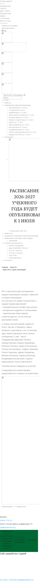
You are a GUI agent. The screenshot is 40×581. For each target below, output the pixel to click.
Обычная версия (8, 28)
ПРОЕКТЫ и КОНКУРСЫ (13, 243)
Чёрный (3, 13)
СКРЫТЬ (3, 8)
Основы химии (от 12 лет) (18, 117)
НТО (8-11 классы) (16, 253)
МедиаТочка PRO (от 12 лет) (20, 135)
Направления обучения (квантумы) (17, 105)
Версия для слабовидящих (13, 95)
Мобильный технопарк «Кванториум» (18, 238)
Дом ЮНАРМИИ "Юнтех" (18, 248)
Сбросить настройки (9, 26)
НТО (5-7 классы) (15, 250)
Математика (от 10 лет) (18, 127)
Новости (7, 103)
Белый (8, 13)
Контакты (8, 260)
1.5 (1, 23)
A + (3, 4)
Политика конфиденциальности (21, 580)
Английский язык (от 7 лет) (19, 130)
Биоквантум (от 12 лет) (18, 112)
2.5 (6, 23)
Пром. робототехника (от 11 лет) (21, 115)
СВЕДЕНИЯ (13, 241)
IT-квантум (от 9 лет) (17, 110)
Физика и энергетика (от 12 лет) (21, 120)
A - (1, 4)
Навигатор (8, 233)
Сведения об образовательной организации (21, 236)
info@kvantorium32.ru (8, 527)
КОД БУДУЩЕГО (15, 258)
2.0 (4, 23)
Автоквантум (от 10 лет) (18, 108)
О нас (6, 100)
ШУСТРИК (13, 255)
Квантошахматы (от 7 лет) (19, 125)
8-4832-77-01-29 (6, 520)
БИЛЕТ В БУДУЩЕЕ (16, 246)
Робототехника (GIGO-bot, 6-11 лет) (22, 132)
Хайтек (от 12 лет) (16, 122)
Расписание (8, 137)
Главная (5, 267)
